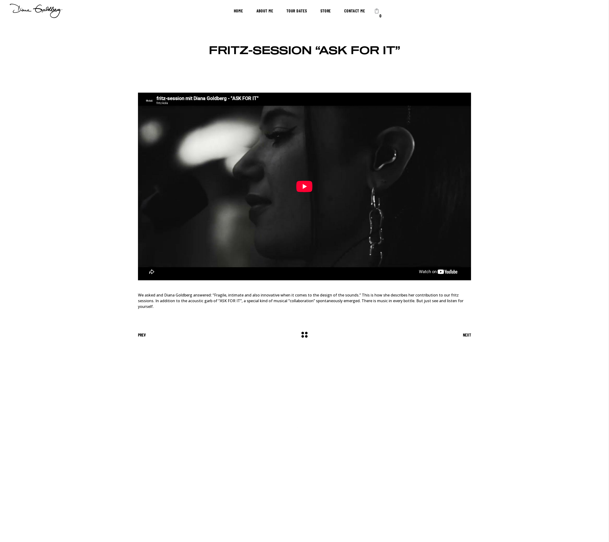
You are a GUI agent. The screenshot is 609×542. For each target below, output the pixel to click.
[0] (376, 11)
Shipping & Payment (305, 485)
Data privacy (272, 485)
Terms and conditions (345, 485)
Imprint (251, 485)
